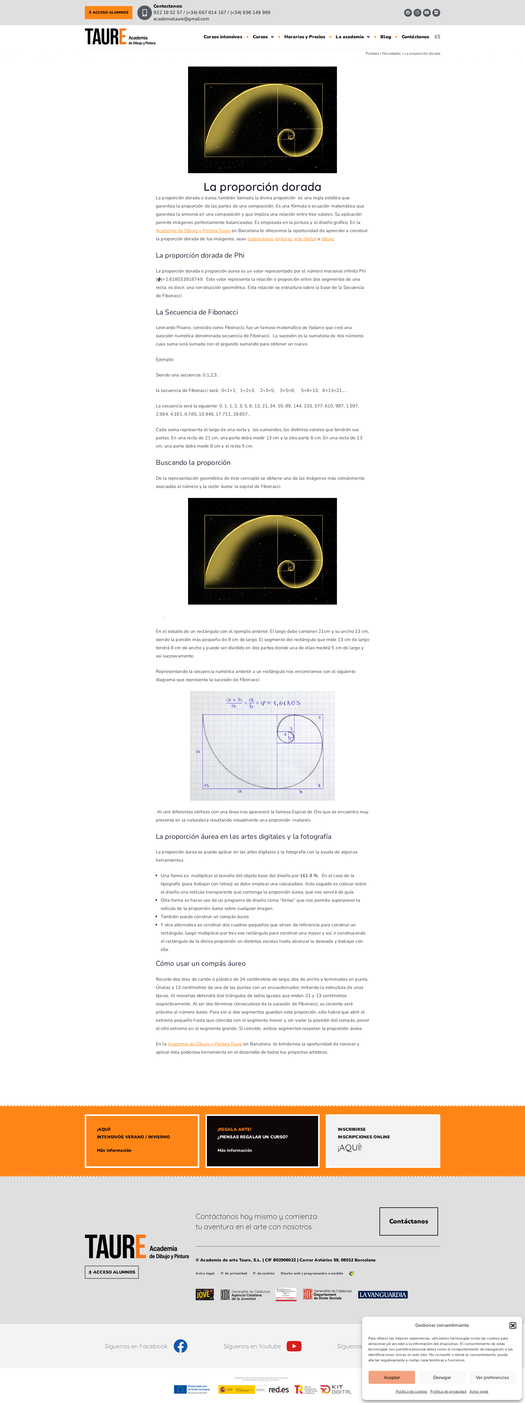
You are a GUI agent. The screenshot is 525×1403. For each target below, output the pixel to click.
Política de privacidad (448, 1391)
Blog (385, 37)
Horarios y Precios (304, 37)
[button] (513, 1325)
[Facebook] (408, 13)
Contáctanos (415, 37)
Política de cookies (411, 1391)
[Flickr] (436, 13)
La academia (350, 37)
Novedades (391, 53)
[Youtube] (427, 13)
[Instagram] (417, 13)
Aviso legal (479, 1391)
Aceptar (392, 1377)
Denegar (442, 1377)
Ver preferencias (492, 1377)
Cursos (260, 37)
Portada (372, 53)
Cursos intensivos (223, 37)
